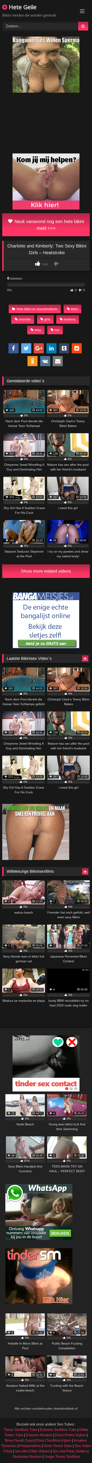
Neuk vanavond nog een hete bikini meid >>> (48, 225)
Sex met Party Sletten (69, 1451)
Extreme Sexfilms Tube (58, 1430)
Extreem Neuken (39, 1435)
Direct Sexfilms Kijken (53, 1440)
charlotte (25, 319)
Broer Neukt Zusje (19, 1440)
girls (47, 319)
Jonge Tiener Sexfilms (62, 1457)
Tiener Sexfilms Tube (20, 1430)
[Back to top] (78, 1449)
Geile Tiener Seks (58, 1446)
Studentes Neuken (27, 1457)
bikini (74, 309)
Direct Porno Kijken (70, 1435)
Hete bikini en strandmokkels (37, 309)
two (56, 330)
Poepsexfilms (30, 1446)
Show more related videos (46, 571)
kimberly (69, 319)
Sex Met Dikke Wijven (32, 1451)
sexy (37, 330)
